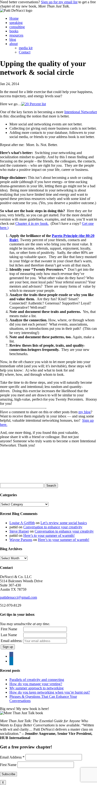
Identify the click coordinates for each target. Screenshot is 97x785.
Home (14, 18)
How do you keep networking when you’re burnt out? (49, 692)
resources (16, 35)
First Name (9, 629)
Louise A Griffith (22, 523)
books (13, 31)
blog (12, 39)
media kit (25, 48)
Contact (24, 52)
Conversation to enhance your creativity (52, 527)
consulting (17, 27)
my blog (84, 412)
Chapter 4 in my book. (32, 223)
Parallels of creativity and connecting (36, 680)
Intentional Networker (80, 112)
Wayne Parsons (20, 540)
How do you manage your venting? (35, 684)
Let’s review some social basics (63, 523)
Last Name (9, 635)
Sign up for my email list (59, 2)
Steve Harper (19, 531)
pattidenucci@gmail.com (18, 597)
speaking (16, 23)
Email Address (12, 757)
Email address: (11, 641)
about (13, 44)
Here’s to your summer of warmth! (49, 535)
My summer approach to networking (36, 688)
